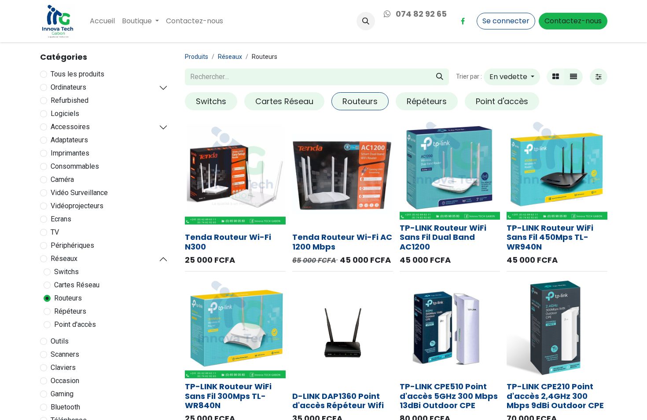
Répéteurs (70, 311)
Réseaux (64, 258)
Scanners (65, 354)
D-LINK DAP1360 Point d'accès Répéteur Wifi (338, 401)
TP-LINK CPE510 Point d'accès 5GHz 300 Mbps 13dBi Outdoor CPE (449, 396)
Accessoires (70, 127)
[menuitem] (102, 21)
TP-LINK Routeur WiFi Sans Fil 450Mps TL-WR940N (550, 237)
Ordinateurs (68, 87)
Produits (196, 56)
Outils (60, 341)
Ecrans (61, 219)
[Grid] (556, 77)
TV (55, 232)
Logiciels (65, 113)
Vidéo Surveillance (79, 192)
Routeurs (68, 298)
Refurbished (69, 100)
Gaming (62, 394)
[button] (366, 21)
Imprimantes (70, 153)
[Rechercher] (439, 77)
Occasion (65, 381)
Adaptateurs (69, 140)
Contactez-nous (573, 21)
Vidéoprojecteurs (77, 206)
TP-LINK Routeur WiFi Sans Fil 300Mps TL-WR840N (228, 396)
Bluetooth (65, 407)
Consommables (75, 166)
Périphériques (72, 245)
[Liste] (573, 77)
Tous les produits (77, 74)
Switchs (66, 272)
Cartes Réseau (76, 285)
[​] (463, 21)
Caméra (62, 179)
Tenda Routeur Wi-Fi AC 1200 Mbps (342, 242)
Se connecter (505, 21)
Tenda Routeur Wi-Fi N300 (228, 242)
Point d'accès (75, 324)
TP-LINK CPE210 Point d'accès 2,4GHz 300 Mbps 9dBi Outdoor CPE (555, 396)
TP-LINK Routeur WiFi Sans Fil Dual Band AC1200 (443, 237)
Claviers (63, 367)
